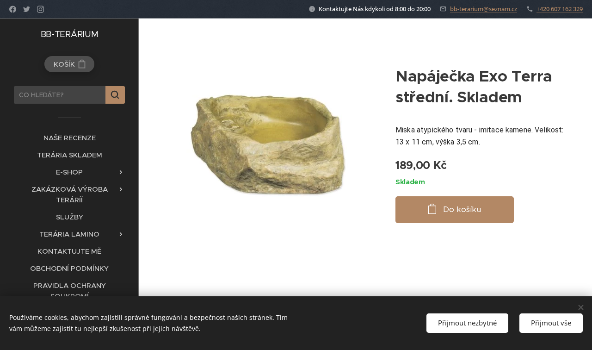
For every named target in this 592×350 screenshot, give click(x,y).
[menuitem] (69, 137)
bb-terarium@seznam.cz (483, 9)
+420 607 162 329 (559, 9)
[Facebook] (12, 9)
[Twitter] (26, 9)
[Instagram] (40, 9)
